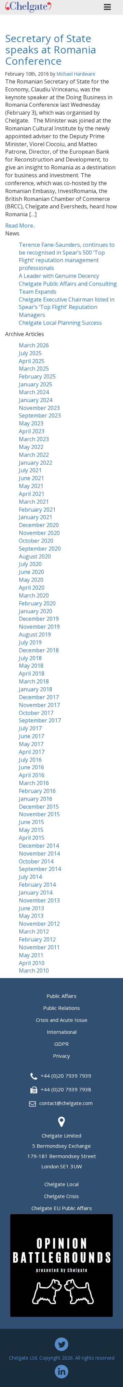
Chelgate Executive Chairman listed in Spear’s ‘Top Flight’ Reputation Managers (66, 307)
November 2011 (39, 947)
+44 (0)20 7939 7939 (66, 1075)
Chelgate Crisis (61, 1196)
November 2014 (39, 853)
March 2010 (34, 970)
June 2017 (31, 736)
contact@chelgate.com (66, 1103)
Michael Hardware (76, 73)
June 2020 (31, 572)
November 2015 (39, 814)
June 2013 (31, 908)
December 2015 (39, 806)
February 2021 (37, 509)
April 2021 (31, 494)
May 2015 (31, 830)
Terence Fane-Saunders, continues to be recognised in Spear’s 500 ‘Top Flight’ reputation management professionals (67, 256)
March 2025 (34, 368)
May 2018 (31, 665)
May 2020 (31, 579)
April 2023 (31, 431)
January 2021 (35, 517)
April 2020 (31, 587)
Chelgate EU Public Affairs (61, 1208)
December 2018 (39, 650)
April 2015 (31, 838)
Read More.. (20, 225)
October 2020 (36, 540)
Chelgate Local (61, 1184)
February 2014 (37, 884)
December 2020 (39, 525)
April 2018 (31, 673)
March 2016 (34, 783)
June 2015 (31, 822)
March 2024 (34, 392)
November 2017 (39, 705)
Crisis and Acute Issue (61, 1019)
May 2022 (31, 447)
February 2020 (37, 603)
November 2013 (39, 900)
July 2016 (30, 759)
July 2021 (30, 470)
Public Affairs (61, 995)
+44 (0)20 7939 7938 (66, 1089)
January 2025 (35, 384)
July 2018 (30, 658)
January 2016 (35, 798)
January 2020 (35, 611)
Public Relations (61, 1007)
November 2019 (39, 626)
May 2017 (31, 744)
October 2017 (36, 713)
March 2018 (34, 681)
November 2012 (39, 923)
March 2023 (34, 439)
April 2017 (31, 752)
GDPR (61, 1043)
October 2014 (36, 861)
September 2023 (40, 415)
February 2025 (37, 376)
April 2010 (31, 963)
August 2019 (35, 634)
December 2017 (39, 697)
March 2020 (34, 595)
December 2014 (39, 845)
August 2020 (35, 556)
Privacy (61, 1055)
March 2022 (34, 455)
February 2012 (37, 939)
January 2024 (35, 400)
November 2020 (39, 533)
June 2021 (31, 478)
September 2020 (40, 548)
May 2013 (31, 916)
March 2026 (34, 345)
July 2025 (30, 353)
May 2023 (31, 423)
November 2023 (39, 408)
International (62, 1031)
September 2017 (40, 720)
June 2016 (31, 767)
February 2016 (37, 791)
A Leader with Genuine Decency (59, 276)
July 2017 (30, 728)
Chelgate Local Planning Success (60, 322)
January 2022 (35, 462)
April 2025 (31, 361)
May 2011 (31, 955)
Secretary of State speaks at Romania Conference (50, 49)
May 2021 (31, 486)
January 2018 (35, 689)
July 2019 (30, 642)
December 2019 (39, 618)
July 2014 (30, 877)
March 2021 (34, 501)
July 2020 (30, 564)
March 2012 (34, 931)
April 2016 (31, 775)
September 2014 (40, 869)
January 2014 (35, 892)
